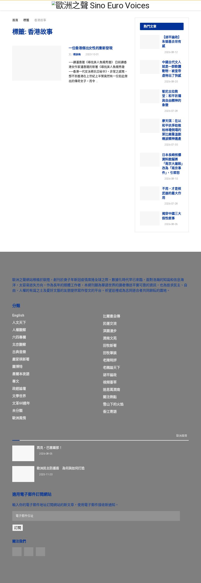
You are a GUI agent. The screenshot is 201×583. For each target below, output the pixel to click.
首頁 (15, 20)
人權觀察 (19, 330)
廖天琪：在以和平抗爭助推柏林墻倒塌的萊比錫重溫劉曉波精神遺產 (171, 129)
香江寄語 (110, 411)
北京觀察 (19, 344)
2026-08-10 (171, 178)
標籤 (26, 20)
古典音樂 (19, 352)
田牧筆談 (110, 353)
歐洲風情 (19, 418)
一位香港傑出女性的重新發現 (90, 48)
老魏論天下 (111, 367)
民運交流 (110, 323)
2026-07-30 (171, 144)
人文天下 (19, 322)
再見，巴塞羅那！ (49, 447)
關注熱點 (110, 397)
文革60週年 (21, 403)
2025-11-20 (45, 474)
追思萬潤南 (111, 389)
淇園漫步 (110, 331)
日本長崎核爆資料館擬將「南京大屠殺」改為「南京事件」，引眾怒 (172, 163)
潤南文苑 (110, 338)
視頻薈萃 (110, 382)
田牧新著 (110, 345)
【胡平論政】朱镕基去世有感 (171, 41)
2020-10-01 (92, 54)
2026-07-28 (171, 111)
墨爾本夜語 (20, 374)
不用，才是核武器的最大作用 (171, 193)
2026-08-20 (171, 81)
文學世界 (19, 396)
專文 (15, 381)
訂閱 (17, 528)
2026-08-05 (171, 224)
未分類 (17, 410)
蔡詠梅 (77, 54)
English (18, 315)
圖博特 (17, 366)
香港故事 (40, 20)
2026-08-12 (171, 52)
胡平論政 (110, 375)
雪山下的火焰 (113, 404)
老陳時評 (110, 360)
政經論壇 (19, 388)
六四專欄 (19, 337)
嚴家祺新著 (20, 359)
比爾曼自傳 (111, 316)
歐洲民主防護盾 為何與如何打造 (61, 468)
